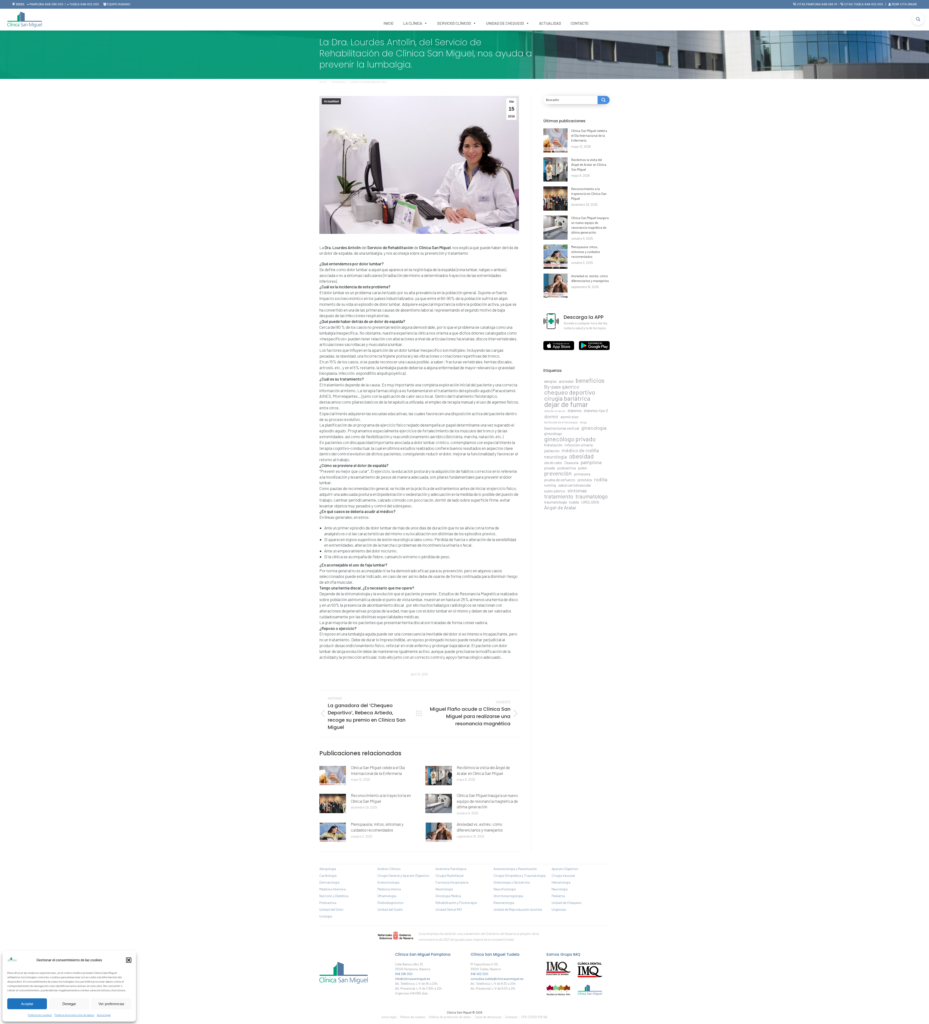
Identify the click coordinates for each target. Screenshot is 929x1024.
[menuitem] (389, 1017)
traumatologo (591, 496)
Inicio (388, 23)
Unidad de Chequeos (505, 23)
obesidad (581, 456)
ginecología (593, 427)
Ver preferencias (111, 1004)
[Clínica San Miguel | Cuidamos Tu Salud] (343, 985)
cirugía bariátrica (567, 398)
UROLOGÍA (590, 502)
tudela (574, 502)
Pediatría (558, 896)
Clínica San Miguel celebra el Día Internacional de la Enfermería (378, 770)
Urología (325, 916)
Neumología (444, 889)
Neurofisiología (505, 889)
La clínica (412, 23)
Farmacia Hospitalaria (451, 882)
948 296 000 (54, 4)
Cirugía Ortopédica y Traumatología (520, 875)
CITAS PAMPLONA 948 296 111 (817, 4)
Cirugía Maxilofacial (449, 875)
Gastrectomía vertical (561, 428)
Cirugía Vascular (563, 875)
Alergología (327, 869)
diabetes (575, 410)
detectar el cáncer (554, 411)
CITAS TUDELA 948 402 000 (863, 4)
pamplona (591, 462)
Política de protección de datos (74, 1014)
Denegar (69, 1004)
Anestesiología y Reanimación (515, 869)
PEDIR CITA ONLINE (904, 4)
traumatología (555, 502)
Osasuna (571, 462)
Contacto (579, 23)
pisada (549, 468)
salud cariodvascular (574, 485)
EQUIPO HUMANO (118, 4)
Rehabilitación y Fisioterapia (456, 903)
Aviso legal (104, 1014)
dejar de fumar (566, 404)
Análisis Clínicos (389, 869)
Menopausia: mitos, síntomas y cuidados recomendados (377, 827)
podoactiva (566, 468)
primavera (582, 474)
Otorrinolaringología (508, 896)
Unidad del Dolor (331, 909)
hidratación (553, 445)
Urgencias (559, 909)
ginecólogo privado (570, 438)
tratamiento (558, 496)
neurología (555, 456)
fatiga (583, 422)
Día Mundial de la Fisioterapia (561, 422)
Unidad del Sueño (390, 909)
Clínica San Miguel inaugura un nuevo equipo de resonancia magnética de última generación (487, 801)
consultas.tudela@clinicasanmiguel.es (497, 979)
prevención (558, 473)
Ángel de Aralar (560, 507)
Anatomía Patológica (450, 869)
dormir (551, 416)
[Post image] (332, 775)
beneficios (590, 380)
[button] (128, 960)
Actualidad (550, 23)
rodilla (600, 479)
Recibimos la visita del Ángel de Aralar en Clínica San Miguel (483, 770)
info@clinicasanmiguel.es (412, 979)
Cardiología (328, 875)
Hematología (561, 882)
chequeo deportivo (569, 392)
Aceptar (27, 1004)
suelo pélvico (554, 491)
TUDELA (74, 4)
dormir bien (570, 416)
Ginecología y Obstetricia (512, 882)
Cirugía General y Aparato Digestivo (403, 875)
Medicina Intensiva (332, 889)
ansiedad (566, 381)
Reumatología (504, 903)
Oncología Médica (448, 896)
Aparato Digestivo (565, 869)
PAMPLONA (36, 4)
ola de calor (553, 462)
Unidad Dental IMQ (448, 909)
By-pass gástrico (561, 386)
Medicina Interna (389, 889)
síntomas (577, 490)
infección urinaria (579, 445)
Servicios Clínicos (454, 23)
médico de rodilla (580, 450)
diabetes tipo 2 (596, 410)
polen (582, 468)
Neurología (560, 889)
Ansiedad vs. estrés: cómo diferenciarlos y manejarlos (480, 827)
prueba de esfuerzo (559, 479)
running (550, 485)
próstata (584, 479)
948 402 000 (89, 4)
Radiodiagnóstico (390, 903)
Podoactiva (327, 903)
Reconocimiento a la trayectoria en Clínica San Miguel (381, 798)
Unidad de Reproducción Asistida (518, 909)
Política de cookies (40, 1014)
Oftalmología (386, 896)
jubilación (552, 450)
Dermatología (329, 882)
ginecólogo (553, 433)
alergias (550, 381)
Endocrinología (388, 882)
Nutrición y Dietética (333, 896)
